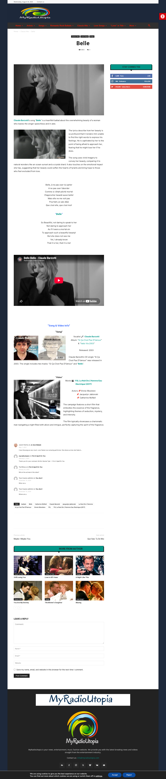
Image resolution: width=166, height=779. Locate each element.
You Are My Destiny (21, 603)
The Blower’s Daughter (53, 603)
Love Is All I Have (51, 577)
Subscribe (146, 87)
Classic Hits (82, 25)
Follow (147, 81)
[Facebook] (16, 523)
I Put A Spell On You (39, 456)
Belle (59, 214)
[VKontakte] (97, 765)
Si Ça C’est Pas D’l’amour (89, 340)
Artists (30, 25)
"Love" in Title (19, 574)
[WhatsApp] (34, 523)
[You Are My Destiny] (28, 590)
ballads (23, 504)
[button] (162, 16)
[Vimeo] (90, 765)
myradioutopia (24, 456)
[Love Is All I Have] (59, 565)
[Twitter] (22, 523)
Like (148, 76)
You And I (39, 478)
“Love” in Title (117, 25)
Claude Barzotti (21, 120)
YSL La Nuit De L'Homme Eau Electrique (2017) (69, 507)
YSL (49, 507)
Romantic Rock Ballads (60, 25)
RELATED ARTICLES (45, 549)
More (131, 25)
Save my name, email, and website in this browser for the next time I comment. (49, 669)
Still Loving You (20, 577)
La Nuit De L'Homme (86, 504)
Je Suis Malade (36, 445)
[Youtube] (104, 765)
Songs (41, 25)
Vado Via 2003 (87, 343)
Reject (129, 775)
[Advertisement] (131, 111)
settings (99, 776)
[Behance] (62, 765)
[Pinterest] (28, 523)
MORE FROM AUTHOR (70, 549)
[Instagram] (76, 765)
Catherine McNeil (41, 504)
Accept (115, 775)
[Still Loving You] (28, 565)
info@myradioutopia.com (88, 758)
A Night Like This (82, 577)
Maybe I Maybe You (22, 539)
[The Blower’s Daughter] (59, 590)
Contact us (40, 2)
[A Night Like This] (90, 565)
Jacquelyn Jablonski (69, 504)
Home (18, 25)
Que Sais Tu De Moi (95, 539)
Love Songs (99, 25)
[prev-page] (15, 607)
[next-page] (19, 607)
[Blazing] (90, 590)
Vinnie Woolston (39, 507)
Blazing (78, 603)
